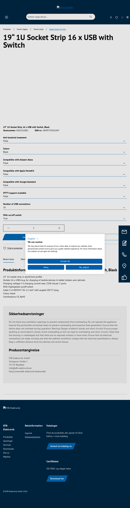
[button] (33, 239)
